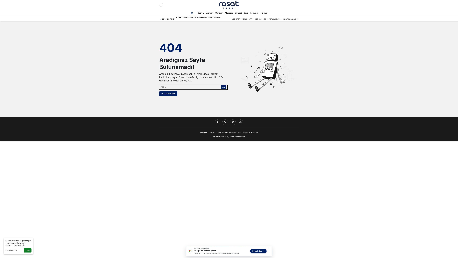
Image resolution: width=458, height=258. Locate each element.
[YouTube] (240, 122)
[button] (292, 5)
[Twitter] (225, 122)
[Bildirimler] (297, 5)
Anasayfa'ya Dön (168, 94)
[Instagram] (233, 122)
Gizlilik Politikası (11, 250)
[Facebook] (217, 122)
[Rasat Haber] (229, 4)
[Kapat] (269, 248)
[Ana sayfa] (192, 13)
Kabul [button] (28, 250)
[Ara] (287, 5)
